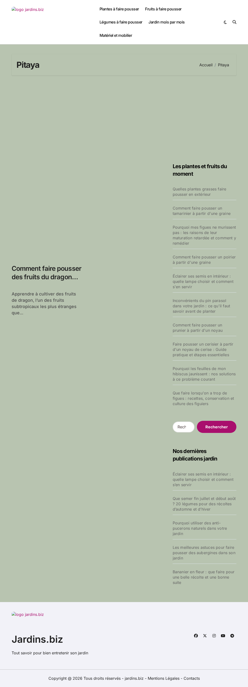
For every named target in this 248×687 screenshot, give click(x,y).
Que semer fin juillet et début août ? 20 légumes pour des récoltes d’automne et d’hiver (204, 504)
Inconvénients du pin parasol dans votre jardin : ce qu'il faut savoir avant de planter (201, 306)
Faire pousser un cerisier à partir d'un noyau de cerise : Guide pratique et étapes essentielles (203, 349)
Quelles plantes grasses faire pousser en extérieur (199, 192)
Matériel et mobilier (116, 35)
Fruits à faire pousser (163, 9)
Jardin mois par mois (166, 22)
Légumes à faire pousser (121, 22)
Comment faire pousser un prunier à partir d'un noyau (198, 328)
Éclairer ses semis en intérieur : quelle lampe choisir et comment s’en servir (203, 479)
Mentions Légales (164, 678)
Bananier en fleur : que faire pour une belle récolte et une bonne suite (204, 577)
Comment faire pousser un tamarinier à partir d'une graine (202, 211)
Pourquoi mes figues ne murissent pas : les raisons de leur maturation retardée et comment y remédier (204, 235)
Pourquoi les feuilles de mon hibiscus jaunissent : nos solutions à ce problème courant (204, 374)
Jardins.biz (37, 639)
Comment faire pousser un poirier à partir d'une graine (204, 260)
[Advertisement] (124, 119)
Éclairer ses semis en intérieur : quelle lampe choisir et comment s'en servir (203, 281)
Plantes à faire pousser (119, 9)
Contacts (192, 678)
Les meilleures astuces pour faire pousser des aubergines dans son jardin (204, 552)
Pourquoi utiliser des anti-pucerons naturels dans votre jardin (200, 528)
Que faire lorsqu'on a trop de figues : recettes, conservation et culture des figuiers (203, 398)
